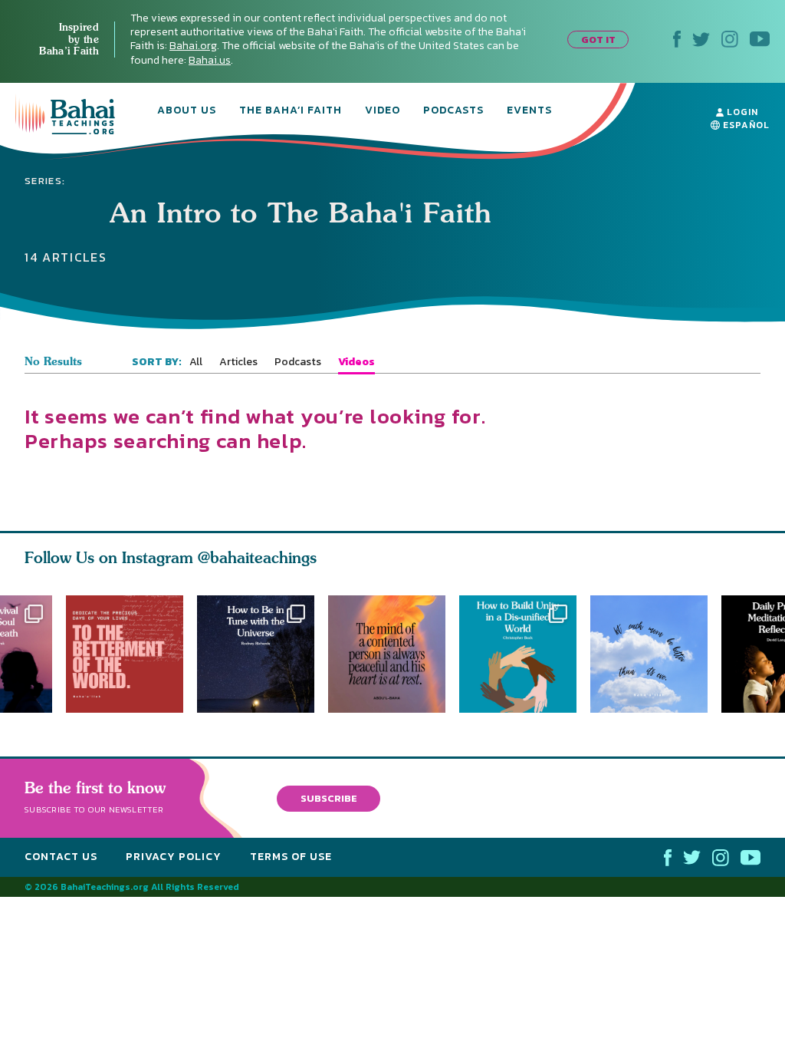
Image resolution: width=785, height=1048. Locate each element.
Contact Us (61, 857)
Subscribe (329, 797)
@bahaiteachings (257, 557)
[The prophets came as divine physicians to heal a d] (524, 654)
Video (382, 111)
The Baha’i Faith (290, 111)
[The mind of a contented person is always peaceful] (393, 654)
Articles (238, 362)
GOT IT (598, 39)
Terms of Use (291, 857)
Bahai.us (210, 60)
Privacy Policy (174, 857)
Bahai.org (193, 46)
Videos (356, 362)
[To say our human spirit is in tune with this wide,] (255, 654)
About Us (186, 111)
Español (745, 125)
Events (529, 111)
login (741, 112)
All (195, 362)
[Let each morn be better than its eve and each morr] (655, 654)
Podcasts (453, 111)
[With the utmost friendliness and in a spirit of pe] (124, 654)
